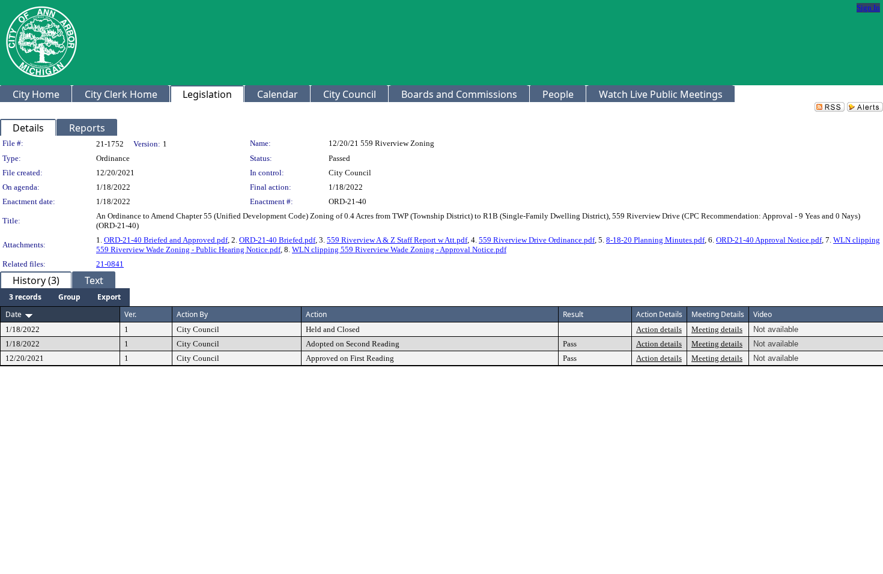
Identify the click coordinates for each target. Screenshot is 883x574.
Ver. (130, 314)
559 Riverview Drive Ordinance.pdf (537, 239)
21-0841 (110, 263)
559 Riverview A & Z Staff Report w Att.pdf (397, 239)
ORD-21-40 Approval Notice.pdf (769, 239)
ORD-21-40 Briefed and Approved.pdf (166, 239)
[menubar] (65, 297)
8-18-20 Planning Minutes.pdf (655, 239)
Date (13, 314)
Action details (659, 329)
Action (316, 314)
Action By (192, 314)
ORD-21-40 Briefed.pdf (277, 239)
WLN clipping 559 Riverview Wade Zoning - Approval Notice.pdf (399, 249)
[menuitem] (25, 297)
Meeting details (716, 329)
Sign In (868, 7)
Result (573, 314)
